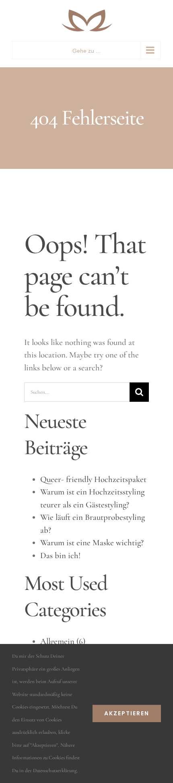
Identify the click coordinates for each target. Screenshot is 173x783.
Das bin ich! (60, 555)
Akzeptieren (126, 713)
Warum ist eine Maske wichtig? (92, 543)
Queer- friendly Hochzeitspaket (93, 479)
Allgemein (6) (62, 641)
